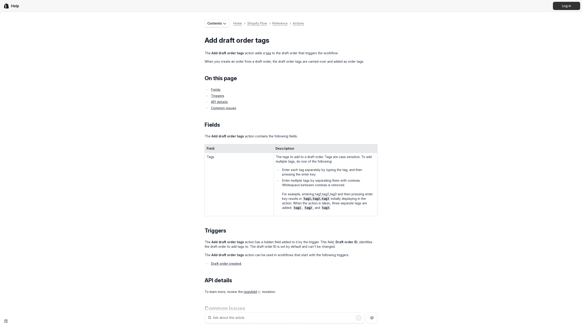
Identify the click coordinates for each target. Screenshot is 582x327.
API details (219, 102)
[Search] (359, 318)
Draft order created (226, 263)
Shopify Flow (257, 23)
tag (268, 53)
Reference (280, 23)
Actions (298, 23)
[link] (11, 6)
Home (237, 23)
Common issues (223, 108)
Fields (216, 90)
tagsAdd (250, 292)
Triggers (217, 96)
